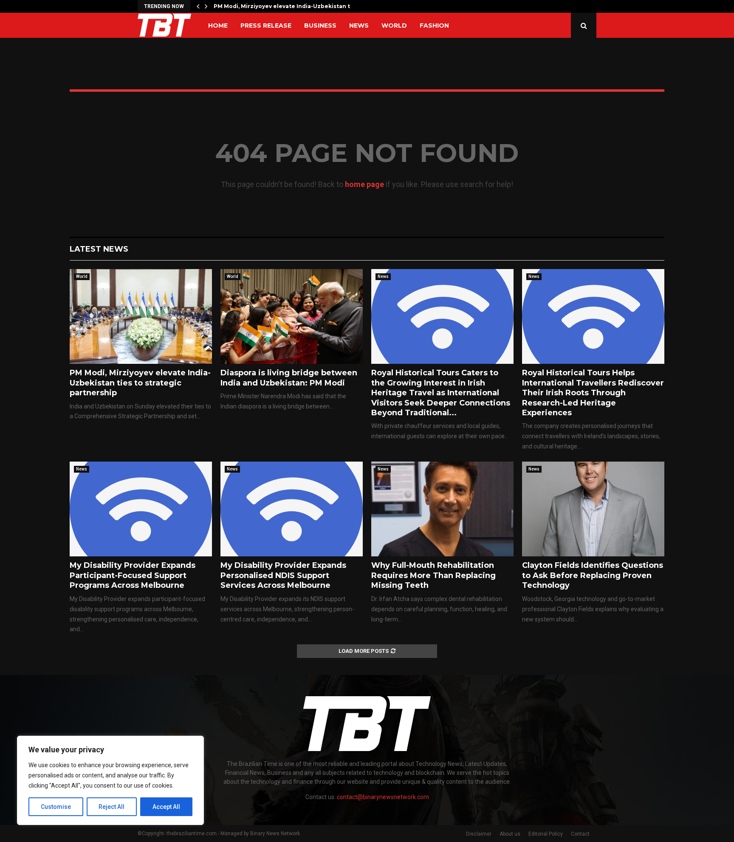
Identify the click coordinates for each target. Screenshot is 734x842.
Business (320, 25)
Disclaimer (478, 834)
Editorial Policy (545, 834)
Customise (56, 806)
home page (364, 184)
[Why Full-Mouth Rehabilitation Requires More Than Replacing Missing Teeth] (442, 509)
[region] (110, 780)
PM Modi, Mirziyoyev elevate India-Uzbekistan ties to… (292, 6)
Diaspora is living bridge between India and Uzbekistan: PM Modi (288, 377)
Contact (580, 834)
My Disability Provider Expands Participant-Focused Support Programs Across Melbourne (132, 575)
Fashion (434, 25)
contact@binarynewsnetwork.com (383, 797)
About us (510, 834)
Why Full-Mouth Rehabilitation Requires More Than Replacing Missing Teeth (433, 575)
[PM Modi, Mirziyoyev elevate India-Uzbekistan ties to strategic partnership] (141, 316)
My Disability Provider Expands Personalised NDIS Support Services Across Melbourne (283, 575)
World (394, 25)
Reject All (111, 806)
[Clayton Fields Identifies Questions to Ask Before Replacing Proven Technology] (593, 509)
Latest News (99, 249)
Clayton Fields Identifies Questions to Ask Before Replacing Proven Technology (592, 575)
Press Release (265, 25)
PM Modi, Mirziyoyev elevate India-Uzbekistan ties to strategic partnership (140, 382)
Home (218, 25)
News (359, 25)
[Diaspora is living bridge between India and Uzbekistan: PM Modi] (291, 316)
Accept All (166, 806)
